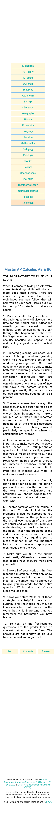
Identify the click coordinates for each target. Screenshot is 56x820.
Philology (28, 155)
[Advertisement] (28, 32)
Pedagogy (28, 149)
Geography (28, 113)
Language (28, 131)
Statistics (28, 179)
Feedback (28, 196)
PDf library (28, 71)
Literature (28, 137)
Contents (28, 651)
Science (28, 167)
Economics (28, 125)
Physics (28, 161)
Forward (45, 651)
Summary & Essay (28, 184)
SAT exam (28, 83)
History (28, 119)
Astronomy (28, 95)
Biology (28, 101)
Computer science (28, 190)
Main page (28, 65)
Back (10, 651)
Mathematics (28, 143)
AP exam (28, 77)
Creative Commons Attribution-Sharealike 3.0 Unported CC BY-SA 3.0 (27, 782)
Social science (28, 173)
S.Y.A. (49, 802)
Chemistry (28, 107)
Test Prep (28, 89)
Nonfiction (28, 202)
